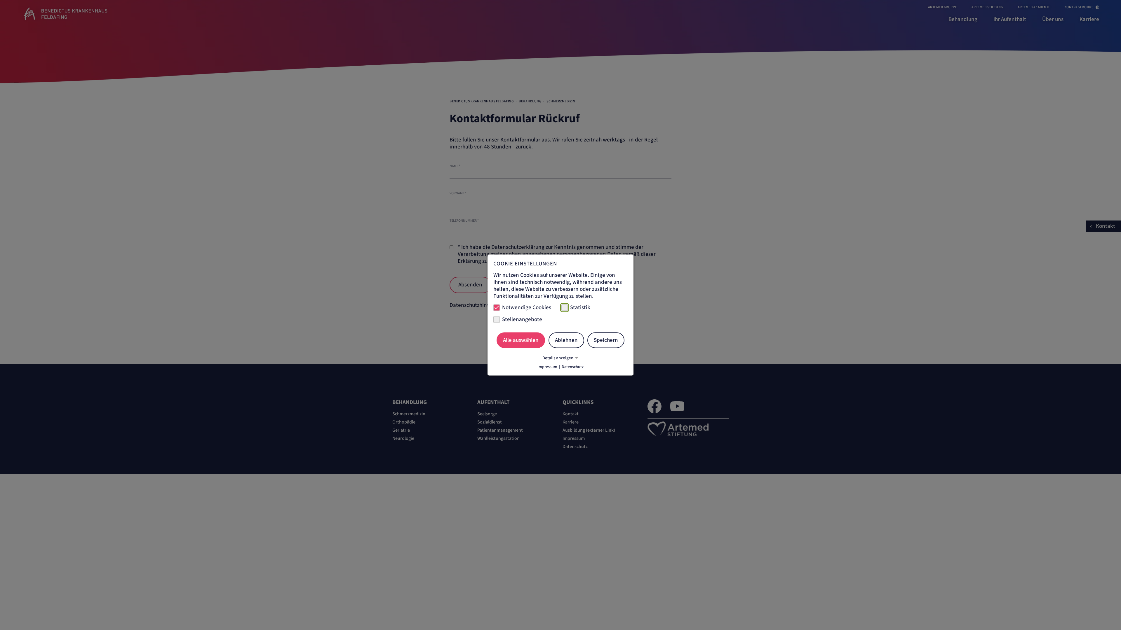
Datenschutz (573, 367)
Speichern (606, 340)
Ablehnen (566, 340)
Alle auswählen (521, 340)
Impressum (547, 367)
